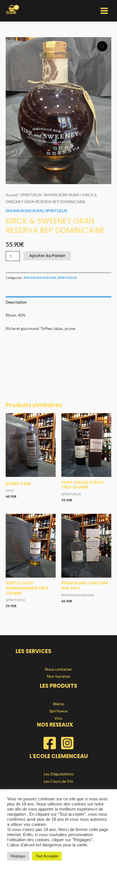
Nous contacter (58, 669)
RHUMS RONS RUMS (61, 195)
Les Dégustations (59, 773)
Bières (58, 703)
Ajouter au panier (47, 255)
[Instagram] (67, 743)
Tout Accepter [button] (46, 856)
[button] (102, 46)
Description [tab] (16, 302)
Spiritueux (58, 710)
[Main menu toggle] (104, 11)
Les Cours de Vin (58, 781)
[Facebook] (50, 743)
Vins (58, 718)
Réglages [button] (18, 856)
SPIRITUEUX (30, 195)
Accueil (11, 195)
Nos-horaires (58, 676)
